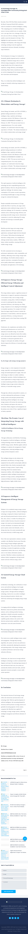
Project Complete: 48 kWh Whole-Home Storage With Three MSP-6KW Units (18, 795)
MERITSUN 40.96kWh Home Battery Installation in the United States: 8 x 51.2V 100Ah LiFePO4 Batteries (18, 828)
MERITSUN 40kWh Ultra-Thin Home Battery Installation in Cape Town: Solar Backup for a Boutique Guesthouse (18, 815)
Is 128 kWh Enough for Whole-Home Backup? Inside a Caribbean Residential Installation (18, 783)
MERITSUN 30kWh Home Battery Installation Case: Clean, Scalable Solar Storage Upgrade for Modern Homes (18, 840)
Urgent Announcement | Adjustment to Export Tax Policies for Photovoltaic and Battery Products (18, 851)
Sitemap (10, 931)
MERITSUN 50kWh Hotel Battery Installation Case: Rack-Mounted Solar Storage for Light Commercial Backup (18, 846)
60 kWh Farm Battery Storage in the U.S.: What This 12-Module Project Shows (17, 806)
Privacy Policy (16, 931)
